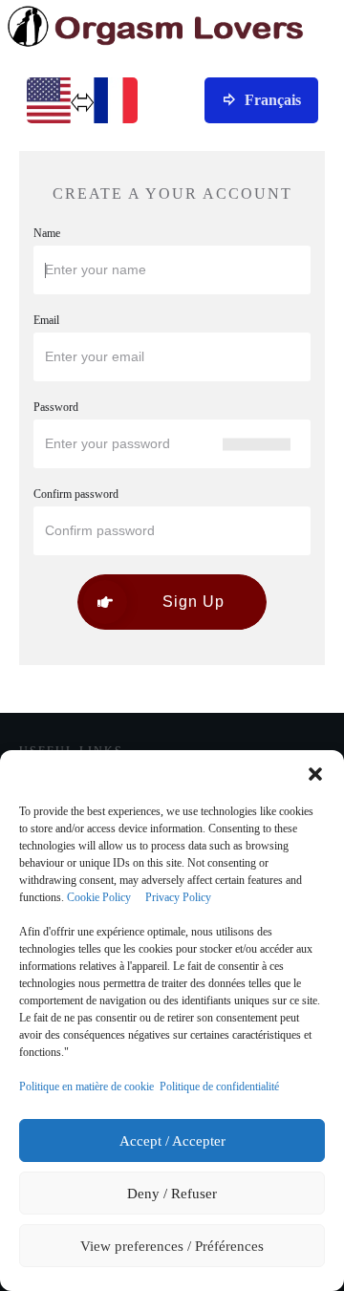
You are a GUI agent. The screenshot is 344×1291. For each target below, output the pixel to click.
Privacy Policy (178, 897)
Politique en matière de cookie (86, 1086)
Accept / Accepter (172, 1141)
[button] (315, 774)
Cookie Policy (99, 897)
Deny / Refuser (172, 1193)
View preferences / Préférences (172, 1246)
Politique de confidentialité (219, 1086)
